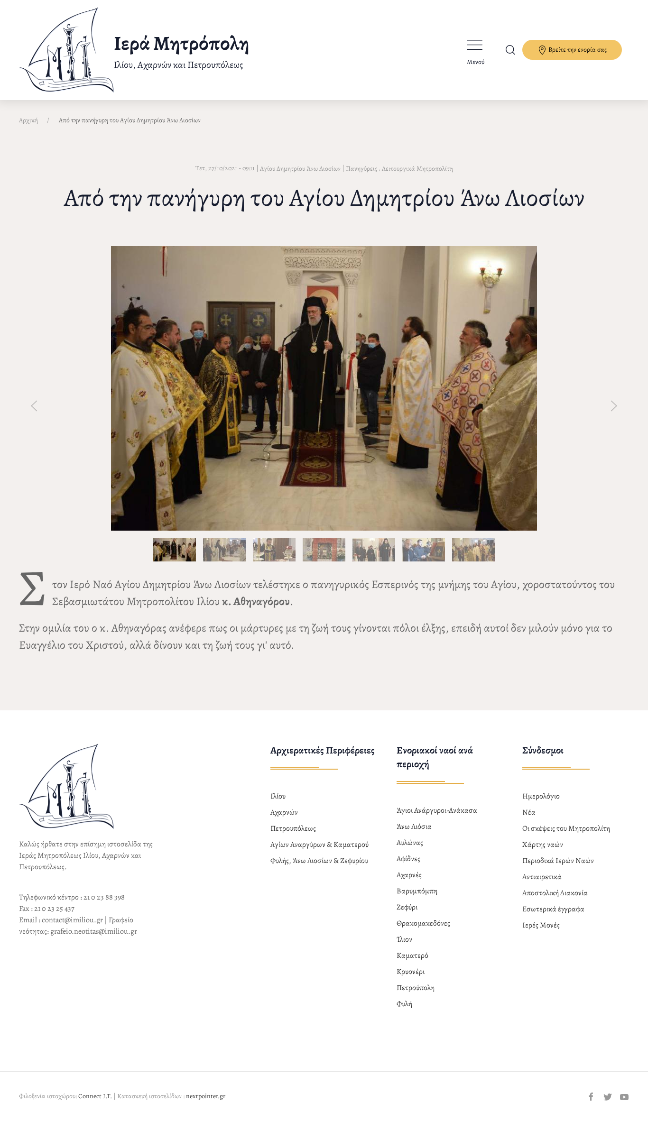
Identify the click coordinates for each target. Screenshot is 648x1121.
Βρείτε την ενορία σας (577, 49)
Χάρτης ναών (542, 844)
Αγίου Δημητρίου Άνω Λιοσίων (300, 168)
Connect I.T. (95, 1096)
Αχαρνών (284, 812)
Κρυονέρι (411, 971)
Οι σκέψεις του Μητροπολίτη (566, 828)
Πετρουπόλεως (293, 828)
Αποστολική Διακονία (555, 893)
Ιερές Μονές (541, 925)
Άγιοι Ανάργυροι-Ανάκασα (437, 810)
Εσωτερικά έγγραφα (553, 909)
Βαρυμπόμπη (417, 891)
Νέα (529, 812)
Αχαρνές (409, 875)
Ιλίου (278, 796)
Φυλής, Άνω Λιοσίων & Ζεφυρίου (319, 860)
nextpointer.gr (205, 1096)
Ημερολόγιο (541, 796)
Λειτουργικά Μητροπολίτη (417, 168)
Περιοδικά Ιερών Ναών (558, 860)
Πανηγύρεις (361, 168)
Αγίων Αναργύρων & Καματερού (319, 844)
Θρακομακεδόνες (423, 923)
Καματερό (412, 955)
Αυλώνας (410, 842)
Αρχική (28, 120)
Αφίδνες (408, 859)
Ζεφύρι (407, 907)
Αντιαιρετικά (542, 877)
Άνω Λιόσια (414, 826)
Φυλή (404, 1004)
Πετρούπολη (416, 988)
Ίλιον (404, 939)
